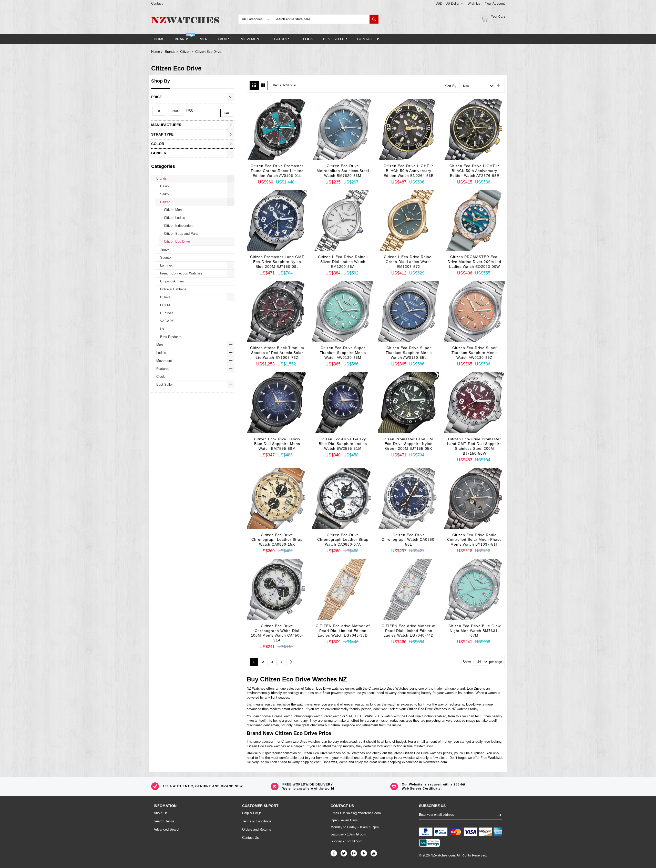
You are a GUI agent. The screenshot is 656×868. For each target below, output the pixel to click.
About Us (161, 813)
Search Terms (164, 821)
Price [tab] (156, 97)
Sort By (450, 86)
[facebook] (334, 853)
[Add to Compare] (296, 169)
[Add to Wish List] (283, 167)
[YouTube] (374, 853)
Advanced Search (167, 829)
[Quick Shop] (270, 166)
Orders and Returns (256, 829)
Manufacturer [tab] (166, 125)
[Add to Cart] (258, 157)
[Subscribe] (499, 814)
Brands (170, 52)
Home (155, 52)
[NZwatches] (185, 20)
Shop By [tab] (160, 81)
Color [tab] (157, 144)
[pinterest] (364, 853)
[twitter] (344, 853)
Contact (157, 3)
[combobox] (321, 19)
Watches (324, 679)
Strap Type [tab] (162, 134)
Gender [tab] (158, 153)
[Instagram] (354, 853)
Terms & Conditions (256, 821)
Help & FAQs (252, 813)
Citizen (185, 52)
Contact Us (250, 838)
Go (226, 112)
